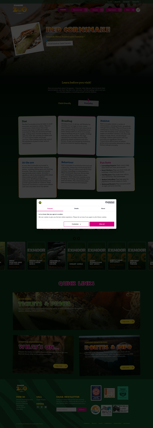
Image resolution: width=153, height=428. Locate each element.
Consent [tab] (50, 208)
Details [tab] (76, 208)
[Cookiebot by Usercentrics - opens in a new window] (106, 202)
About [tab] (103, 208)
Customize (75, 224)
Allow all (101, 224)
